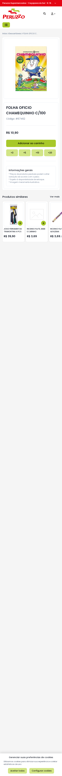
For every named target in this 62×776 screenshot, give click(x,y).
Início (4, 33)
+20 (50, 152)
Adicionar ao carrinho (31, 143)
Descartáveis (15, 33)
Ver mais (55, 196)
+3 (12, 152)
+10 (37, 152)
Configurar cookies (42, 770)
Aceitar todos (17, 770)
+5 (24, 152)
